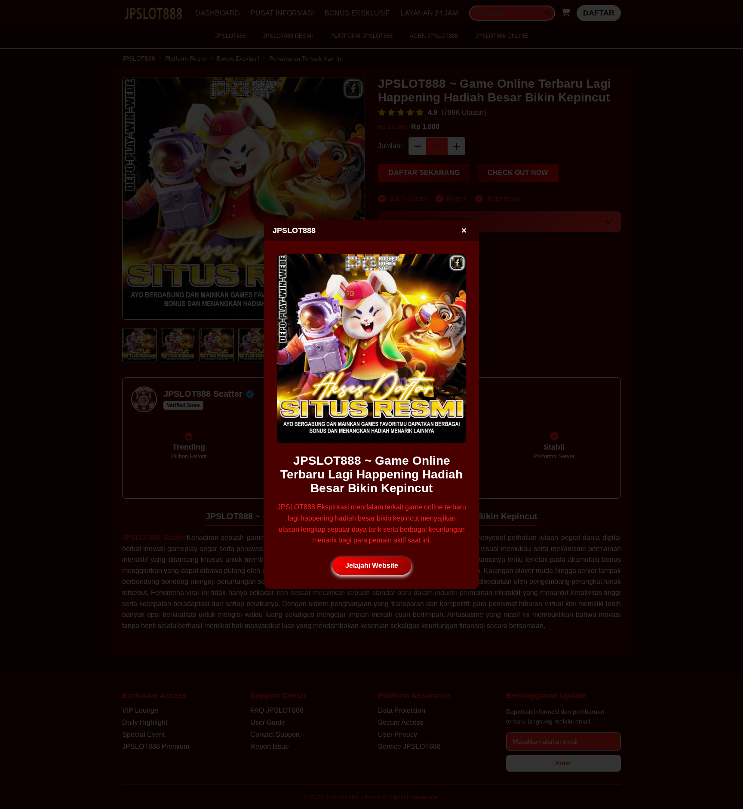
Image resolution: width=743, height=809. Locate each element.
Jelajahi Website (371, 565)
